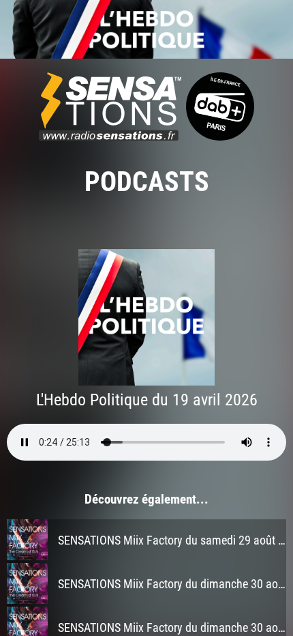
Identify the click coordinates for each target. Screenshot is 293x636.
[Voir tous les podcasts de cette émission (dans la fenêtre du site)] (146, 29)
